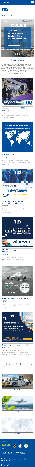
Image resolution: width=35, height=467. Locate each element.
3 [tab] (19, 54)
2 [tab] (17, 54)
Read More (14, 43)
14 (31, 364)
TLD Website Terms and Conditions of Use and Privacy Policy (14, 459)
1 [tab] (15, 54)
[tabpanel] (17, 38)
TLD (3, 16)
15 (4, 366)
